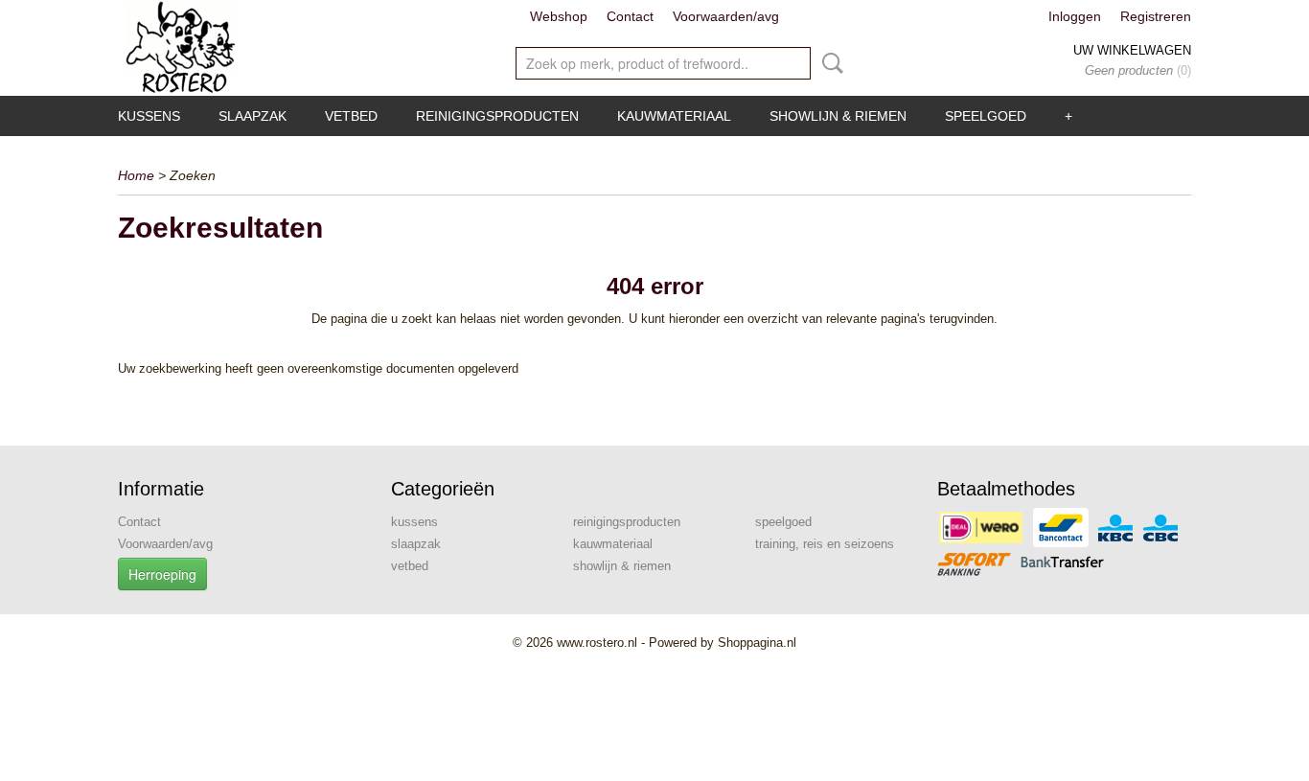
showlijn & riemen (838, 116)
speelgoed (985, 116)
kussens (149, 116)
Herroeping (162, 574)
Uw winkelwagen (1132, 50)
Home (136, 175)
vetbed (351, 116)
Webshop (558, 16)
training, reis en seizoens (824, 544)
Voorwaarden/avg (726, 16)
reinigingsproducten (497, 116)
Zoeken (829, 63)
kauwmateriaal (674, 116)
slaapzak (252, 116)
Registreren (1155, 16)
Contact (630, 16)
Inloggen (1074, 16)
